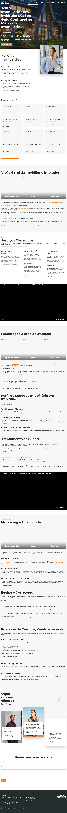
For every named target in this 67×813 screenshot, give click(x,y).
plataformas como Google (11, 562)
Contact (53, 2)
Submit (3, 780)
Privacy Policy (59, 807)
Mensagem (3, 771)
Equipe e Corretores (17, 592)
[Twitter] (60, 797)
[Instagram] (64, 2)
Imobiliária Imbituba (6, 31)
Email (2, 766)
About (47, 2)
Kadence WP (27, 807)
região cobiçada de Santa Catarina (21, 32)
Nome (2, 761)
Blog (58, 2)
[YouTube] (65, 797)
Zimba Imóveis (21, 208)
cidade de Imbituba (15, 364)
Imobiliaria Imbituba (33, 2)
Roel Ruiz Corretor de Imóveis (52, 202)
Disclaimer (64, 807)
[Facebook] (62, 2)
